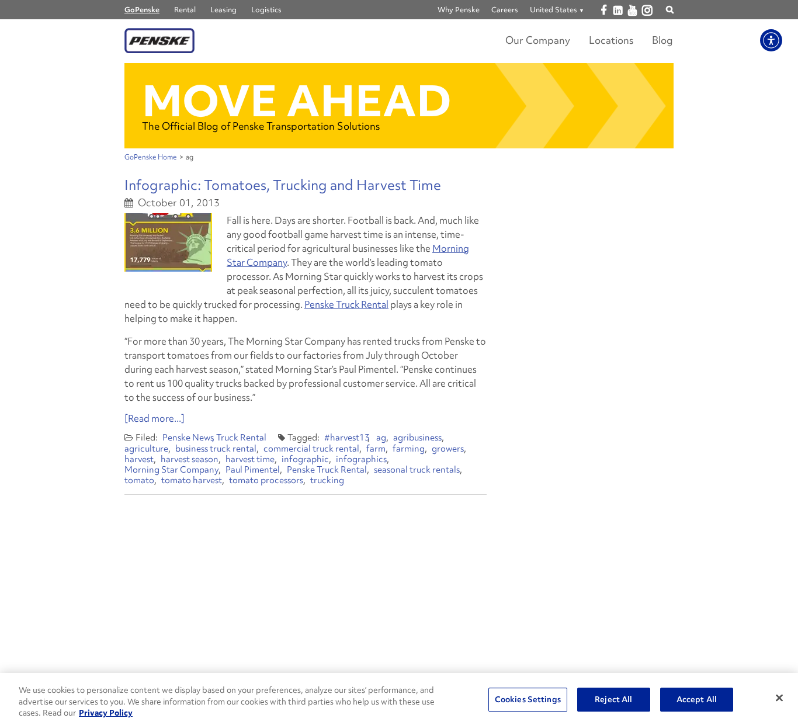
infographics (361, 459)
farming (409, 448)
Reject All (613, 699)
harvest (139, 459)
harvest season (189, 459)
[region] (399, 699)
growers (448, 448)
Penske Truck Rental (346, 304)
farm (376, 448)
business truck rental (215, 448)
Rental (185, 10)
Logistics (266, 10)
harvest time (250, 459)
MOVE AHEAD (297, 100)
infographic (305, 459)
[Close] (779, 697)
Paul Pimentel (252, 469)
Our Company (537, 40)
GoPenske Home (150, 157)
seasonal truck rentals (417, 469)
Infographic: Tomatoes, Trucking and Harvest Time (282, 185)
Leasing (223, 10)
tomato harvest (191, 480)
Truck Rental (241, 437)
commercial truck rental (311, 448)
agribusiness (417, 437)
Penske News (188, 437)
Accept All (696, 699)
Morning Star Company (171, 469)
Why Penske (459, 10)
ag (381, 437)
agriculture (146, 448)
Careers (504, 10)
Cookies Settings (528, 699)
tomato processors (266, 480)
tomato (139, 480)
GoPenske (141, 10)
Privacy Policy (106, 712)
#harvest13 (347, 437)
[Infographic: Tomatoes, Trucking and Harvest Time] (168, 242)
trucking (327, 480)
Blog (662, 40)
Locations (611, 40)
